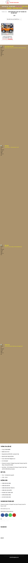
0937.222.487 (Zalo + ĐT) (5, 508)
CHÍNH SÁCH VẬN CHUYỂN (7, 490)
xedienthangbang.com (14, 557)
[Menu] (2, 2)
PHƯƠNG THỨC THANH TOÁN (7, 492)
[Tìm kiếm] (24, 2)
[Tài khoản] (22, 2)
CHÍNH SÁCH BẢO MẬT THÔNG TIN (8, 487)
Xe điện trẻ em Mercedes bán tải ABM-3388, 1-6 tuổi (7, 37)
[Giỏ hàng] (26, 2)
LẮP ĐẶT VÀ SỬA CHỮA (6, 497)
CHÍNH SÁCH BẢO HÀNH (6, 483)
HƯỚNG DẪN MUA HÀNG (6, 494)
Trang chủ (4, 11)
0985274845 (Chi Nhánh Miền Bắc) (7, 511)
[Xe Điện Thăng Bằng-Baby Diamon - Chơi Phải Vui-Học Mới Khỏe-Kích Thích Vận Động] (12, 2)
